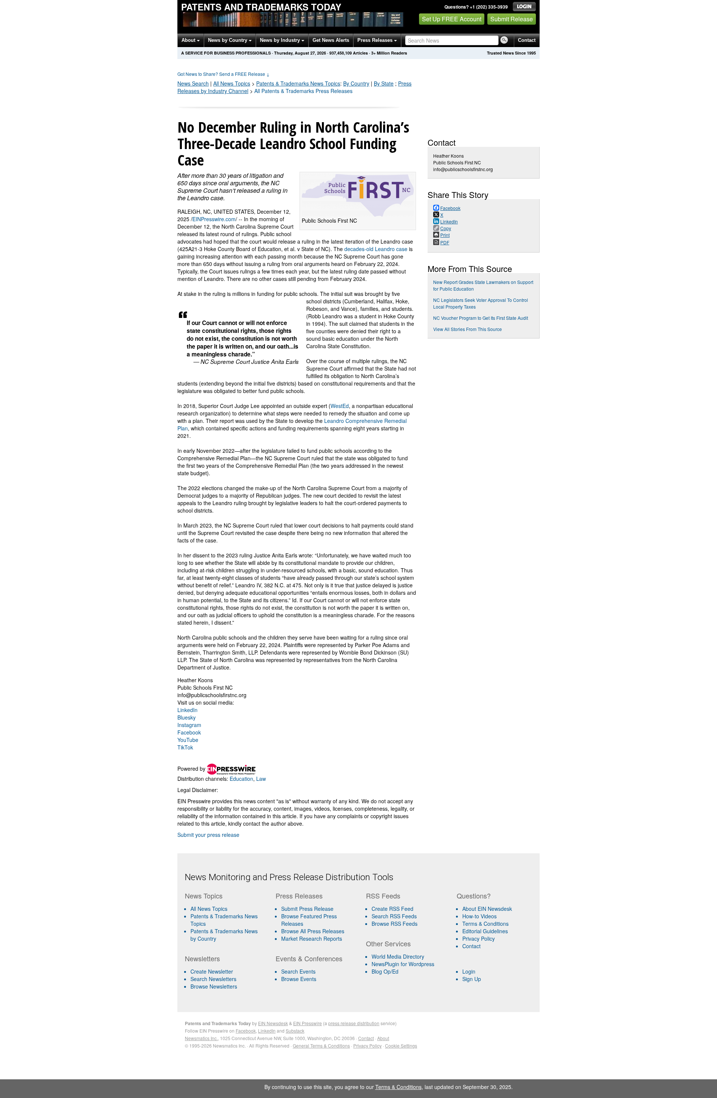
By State (384, 83)
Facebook (189, 732)
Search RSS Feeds (394, 916)
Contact (527, 40)
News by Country (228, 40)
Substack (295, 1030)
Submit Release (511, 19)
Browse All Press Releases (312, 931)
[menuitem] (227, 919)
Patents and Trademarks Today (261, 6)
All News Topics (231, 83)
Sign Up (471, 979)
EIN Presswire (307, 1023)
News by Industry (280, 40)
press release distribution (353, 1023)
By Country (356, 83)
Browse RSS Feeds (395, 923)
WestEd (339, 405)
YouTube (187, 739)
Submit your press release (208, 834)
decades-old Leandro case (375, 249)
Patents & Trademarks (298, 83)
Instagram (189, 725)
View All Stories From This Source (467, 329)
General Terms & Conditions (321, 1045)
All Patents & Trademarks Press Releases (303, 91)
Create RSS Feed (392, 908)
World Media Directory (398, 956)
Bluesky (186, 717)
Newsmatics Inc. (201, 1038)
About (189, 40)
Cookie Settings (401, 1045)
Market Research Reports (311, 938)
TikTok (185, 747)
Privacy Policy (478, 938)
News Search (193, 83)
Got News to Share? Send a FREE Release (223, 74)
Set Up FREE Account (451, 19)
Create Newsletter (211, 971)
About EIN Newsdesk (487, 908)
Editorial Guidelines (485, 931)
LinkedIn (187, 710)
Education (241, 778)
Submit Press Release (307, 908)
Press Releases (375, 40)
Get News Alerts (331, 40)
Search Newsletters (213, 979)
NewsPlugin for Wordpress (403, 964)
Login (468, 971)
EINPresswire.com (214, 219)
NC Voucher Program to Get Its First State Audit (480, 318)
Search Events (298, 971)
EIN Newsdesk (273, 1023)
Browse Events (298, 979)
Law (261, 778)
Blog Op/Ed (385, 971)
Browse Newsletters (213, 986)
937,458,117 (340, 53)
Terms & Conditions (485, 923)
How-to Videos (479, 916)
